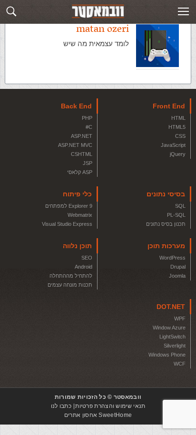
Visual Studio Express (67, 224)
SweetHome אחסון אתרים (98, 415)
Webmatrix (80, 215)
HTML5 (177, 127)
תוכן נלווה (77, 246)
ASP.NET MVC (75, 145)
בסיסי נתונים (166, 194)
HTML (178, 118)
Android (83, 267)
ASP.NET (81, 136)
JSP (87, 163)
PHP (87, 118)
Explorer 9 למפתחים (68, 206)
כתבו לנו (61, 406)
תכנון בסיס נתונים (166, 224)
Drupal (178, 267)
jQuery (178, 154)
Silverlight (175, 345)
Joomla (177, 276)
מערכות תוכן (166, 246)
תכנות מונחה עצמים (70, 285)
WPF (180, 318)
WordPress (172, 258)
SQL (180, 206)
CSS (180, 136)
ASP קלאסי (79, 172)
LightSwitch (172, 336)
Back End (76, 106)
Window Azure (169, 327)
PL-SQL (176, 215)
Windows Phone (167, 355)
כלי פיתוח (77, 194)
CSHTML (81, 154)
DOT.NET (171, 306)
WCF (180, 364)
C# (89, 127)
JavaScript (173, 145)
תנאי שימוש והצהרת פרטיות (110, 406)
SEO (86, 258)
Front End (169, 106)
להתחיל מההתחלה (70, 276)
